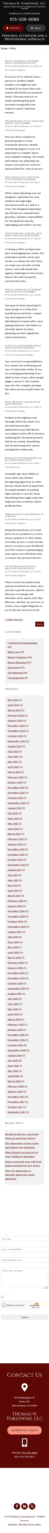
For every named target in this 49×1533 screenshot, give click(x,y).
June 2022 (13, 818)
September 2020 (17, 926)
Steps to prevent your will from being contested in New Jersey (23, 234)
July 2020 (13, 936)
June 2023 (13, 756)
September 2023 (17, 741)
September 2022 (17, 803)
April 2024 (13, 705)
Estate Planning (18, 130)
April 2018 (13, 1076)
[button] (36, 27)
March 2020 (14, 957)
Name (4, 1235)
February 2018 (16, 1086)
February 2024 (16, 715)
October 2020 (15, 921)
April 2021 (13, 890)
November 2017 (16, 1101)
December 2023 (16, 725)
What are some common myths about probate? (22, 403)
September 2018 (17, 1050)
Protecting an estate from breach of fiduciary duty (20, 567)
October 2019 (15, 983)
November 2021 (16, 854)
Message (4, 1267)
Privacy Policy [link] (34, 1524)
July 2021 (13, 875)
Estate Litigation (18, 70)
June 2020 (13, 942)
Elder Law (15, 467)
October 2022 (15, 797)
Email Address (7, 1256)
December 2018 (16, 1034)
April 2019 (13, 1014)
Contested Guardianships (22, 355)
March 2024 (14, 710)
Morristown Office (24, 1430)
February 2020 (16, 962)
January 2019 (15, 1029)
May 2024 (13, 699)
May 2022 (13, 823)
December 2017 (16, 1096)
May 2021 (13, 885)
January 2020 (15, 967)
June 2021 (13, 880)
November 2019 (16, 978)
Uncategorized (16, 677)
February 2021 (15, 900)
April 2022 (13, 828)
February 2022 (16, 839)
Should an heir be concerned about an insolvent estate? (22, 62)
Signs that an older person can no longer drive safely (23, 459)
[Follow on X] (32, 1506)
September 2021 (16, 864)
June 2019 (13, 1003)
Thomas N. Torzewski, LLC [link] (23, 1516)
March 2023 (14, 772)
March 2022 (14, 833)
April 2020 (13, 952)
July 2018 (13, 1060)
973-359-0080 (29, 1452)
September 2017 (16, 1112)
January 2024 (15, 720)
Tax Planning (15, 672)
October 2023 (15, 735)
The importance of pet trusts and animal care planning (24, 122)
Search (40, 624)
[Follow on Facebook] (17, 1506)
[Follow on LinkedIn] (24, 1506)
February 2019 (16, 1024)
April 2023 (13, 766)
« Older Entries (14, 619)
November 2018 (16, 1039)
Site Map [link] (23, 1524)
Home (4, 48)
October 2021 (15, 859)
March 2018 (14, 1081)
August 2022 (14, 808)
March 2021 (14, 895)
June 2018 (13, 1065)
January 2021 (15, 906)
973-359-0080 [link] (24, 19)
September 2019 (17, 988)
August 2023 (15, 746)
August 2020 (15, 931)
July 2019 (13, 998)
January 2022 (15, 844)
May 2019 (13, 1009)
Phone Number (7, 1245)
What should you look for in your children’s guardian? (22, 178)
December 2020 (16, 911)
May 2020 (13, 947)
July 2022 (13, 813)
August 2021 (14, 869)
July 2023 (13, 751)
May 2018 (13, 1070)
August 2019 (14, 993)
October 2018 (15, 1045)
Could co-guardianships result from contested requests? (23, 346)
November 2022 (16, 792)
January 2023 (15, 782)
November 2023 (16, 730)
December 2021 (16, 849)
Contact (14, 28)
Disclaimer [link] (13, 1524)
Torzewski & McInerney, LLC (20, 66)
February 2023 (16, 777)
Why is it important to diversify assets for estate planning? (23, 290)
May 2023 (13, 761)
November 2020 (16, 916)
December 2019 (16, 972)
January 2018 (15, 1091)
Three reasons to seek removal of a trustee (24, 515)
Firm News (14, 667)
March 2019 (14, 1019)
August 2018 (14, 1055)
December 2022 (16, 787)
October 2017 (15, 1107)
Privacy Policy (8, 1327)
